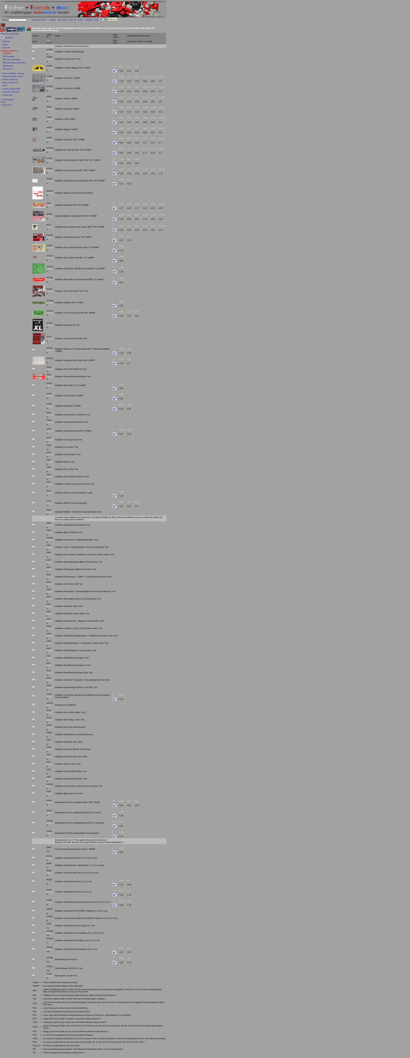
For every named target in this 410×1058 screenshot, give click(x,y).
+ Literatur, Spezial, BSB (10, 89)
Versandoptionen (7, 99)
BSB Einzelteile (9, 57)
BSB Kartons (8, 66)
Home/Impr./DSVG (39, 20)
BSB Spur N (7, 69)
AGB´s (80, 20)
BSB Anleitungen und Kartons (14, 63)
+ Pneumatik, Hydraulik (10, 92)
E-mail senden (6, 105)
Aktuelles (52, 20)
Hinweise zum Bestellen (10, 34)
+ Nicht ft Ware (7, 95)
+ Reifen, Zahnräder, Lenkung (12, 73)
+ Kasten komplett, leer (10, 83)
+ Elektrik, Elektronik (9, 80)
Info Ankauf (62, 20)
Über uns (72, 20)
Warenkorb (8, 37)
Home (3, 102)
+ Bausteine (5, 41)
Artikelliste (88, 20)
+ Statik (4, 86)
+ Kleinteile (5, 48)
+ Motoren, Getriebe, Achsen (12, 76)
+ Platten (4, 45)
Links (96, 20)
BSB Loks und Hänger (11, 60)
